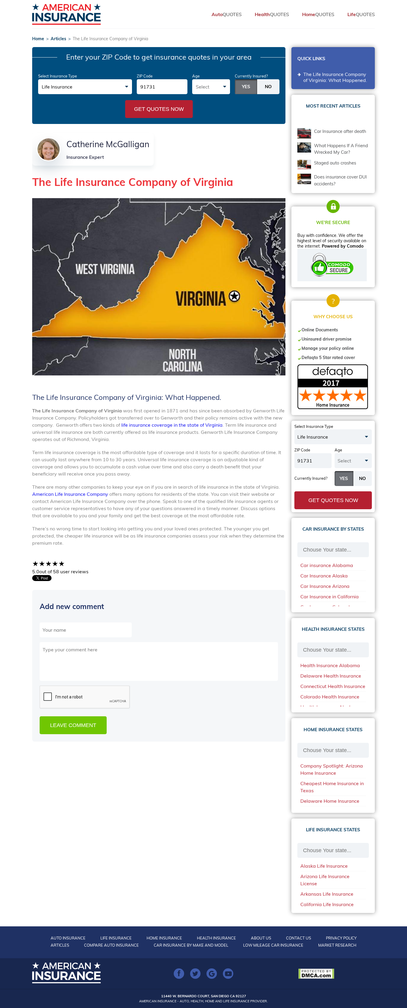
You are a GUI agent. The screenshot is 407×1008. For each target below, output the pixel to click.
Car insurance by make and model (191, 945)
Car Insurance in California (329, 596)
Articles (58, 38)
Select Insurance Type (57, 76)
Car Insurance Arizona (324, 586)
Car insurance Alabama (326, 565)
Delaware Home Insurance (329, 801)
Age (196, 76)
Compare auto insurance (111, 945)
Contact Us (298, 938)
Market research (337, 945)
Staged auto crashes (335, 163)
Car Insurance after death (340, 131)
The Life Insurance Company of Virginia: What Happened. (335, 77)
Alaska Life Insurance (324, 866)
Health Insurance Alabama (330, 665)
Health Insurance (216, 938)
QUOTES (227, 14)
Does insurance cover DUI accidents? (340, 180)
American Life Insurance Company (70, 494)
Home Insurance (164, 938)
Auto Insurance (68, 938)
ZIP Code (145, 76)
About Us (261, 938)
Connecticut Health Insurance (332, 686)
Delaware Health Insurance (330, 676)
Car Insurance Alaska (324, 576)
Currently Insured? (251, 76)
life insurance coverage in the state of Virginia (172, 425)
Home (38, 38)
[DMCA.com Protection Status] (317, 973)
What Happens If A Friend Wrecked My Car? (341, 149)
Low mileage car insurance (273, 945)
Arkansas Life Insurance (326, 894)
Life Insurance (116, 938)
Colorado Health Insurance (329, 697)
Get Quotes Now (159, 109)
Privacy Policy (341, 938)
